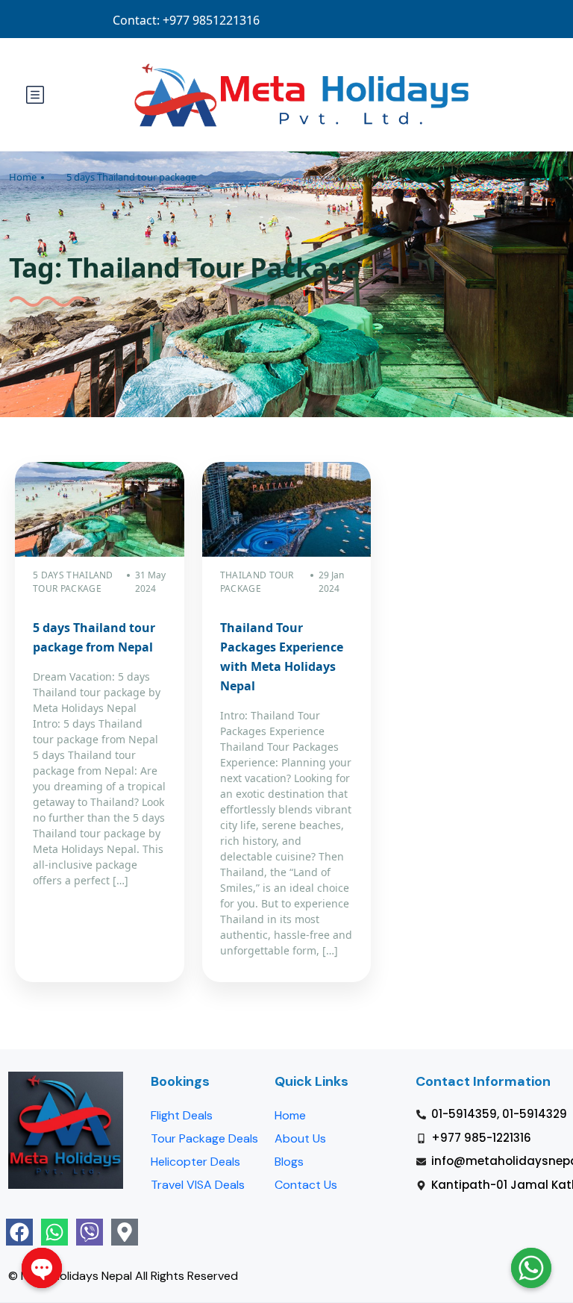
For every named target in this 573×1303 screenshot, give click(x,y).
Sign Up (472, 19)
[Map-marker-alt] (124, 1232)
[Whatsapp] (54, 1232)
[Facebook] (19, 1232)
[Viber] (89, 1232)
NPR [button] (525, 19)
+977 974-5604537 (225, 19)
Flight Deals (182, 1115)
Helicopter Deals (195, 1161)
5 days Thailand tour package (131, 177)
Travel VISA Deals (198, 1185)
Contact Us (306, 1185)
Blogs (289, 1161)
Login (417, 19)
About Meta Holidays (335, 19)
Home (23, 177)
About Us (300, 1138)
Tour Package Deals (204, 1138)
